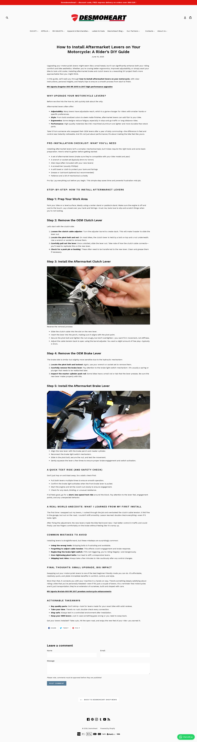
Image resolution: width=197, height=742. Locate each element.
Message (50, 661)
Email (102, 650)
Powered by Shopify (107, 728)
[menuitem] (34, 31)
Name (49, 650)
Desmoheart (92, 728)
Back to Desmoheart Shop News (100, 700)
